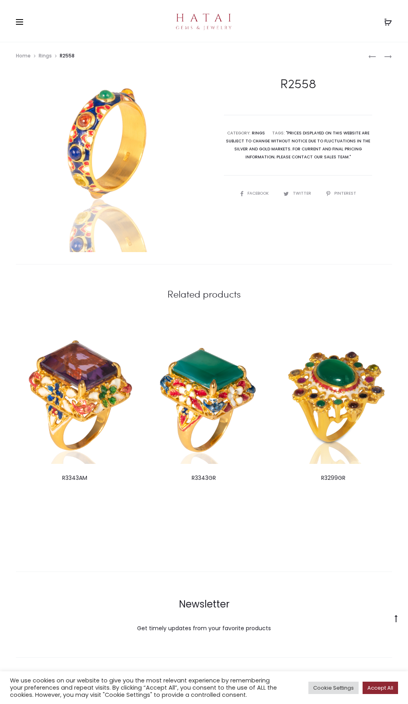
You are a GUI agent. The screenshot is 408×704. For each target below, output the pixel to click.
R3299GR (333, 478)
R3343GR (204, 478)
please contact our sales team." (314, 157)
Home (23, 55)
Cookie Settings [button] (333, 688)
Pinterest (345, 193)
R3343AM (74, 478)
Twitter (302, 193)
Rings (45, 55)
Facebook (258, 193)
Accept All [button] (380, 688)
